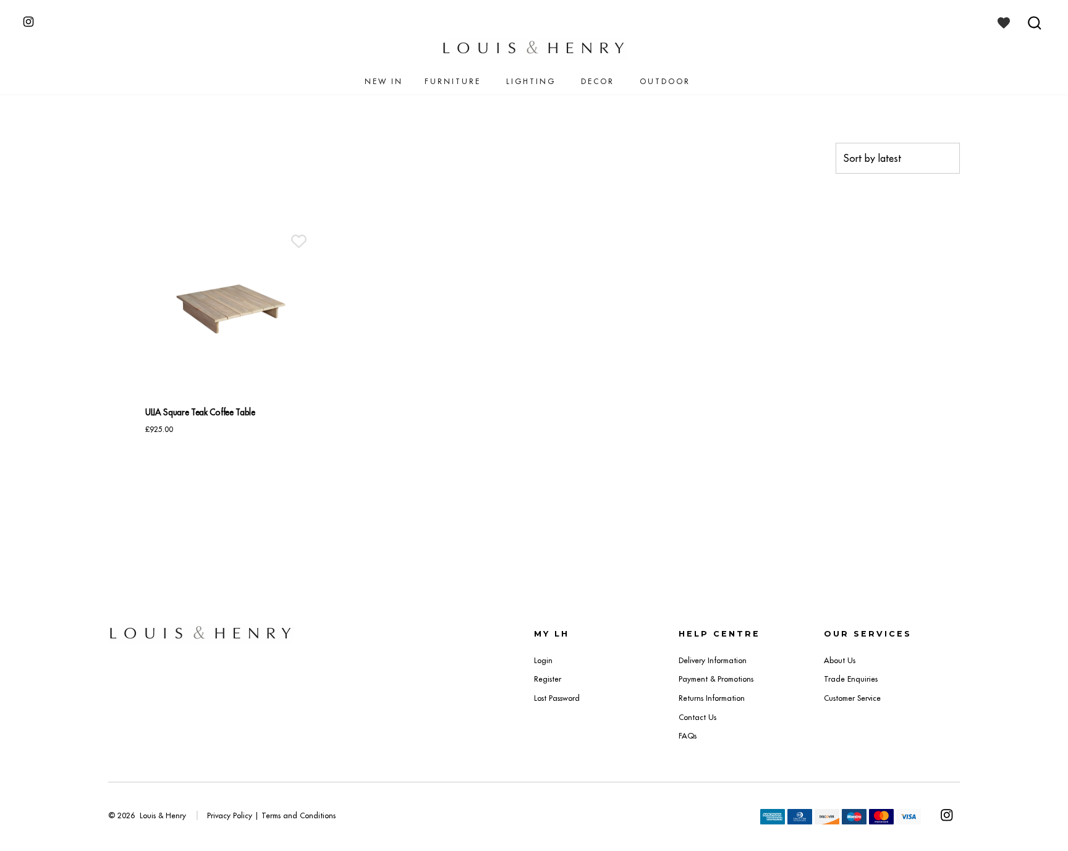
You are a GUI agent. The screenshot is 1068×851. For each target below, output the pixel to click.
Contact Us (697, 717)
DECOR (597, 81)
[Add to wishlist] (299, 241)
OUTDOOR (665, 81)
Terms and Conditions (298, 815)
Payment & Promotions (716, 679)
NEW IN (384, 81)
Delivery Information (713, 660)
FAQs (688, 735)
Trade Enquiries (851, 679)
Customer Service (852, 698)
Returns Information (712, 698)
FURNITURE (453, 81)
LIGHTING (531, 81)
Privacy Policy (229, 815)
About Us (839, 660)
